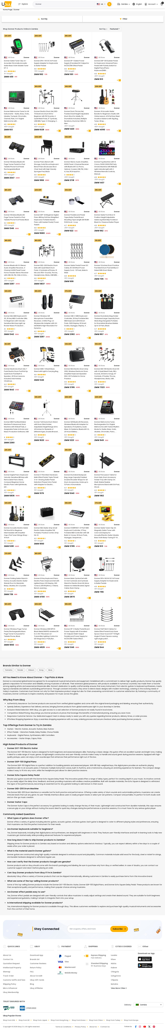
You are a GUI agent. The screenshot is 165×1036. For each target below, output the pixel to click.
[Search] (109, 4)
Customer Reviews (38, 963)
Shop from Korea (78, 1020)
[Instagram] (140, 1027)
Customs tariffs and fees (14, 980)
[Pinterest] (154, 1027)
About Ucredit (36, 976)
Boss (50, 670)
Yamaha (8, 670)
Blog (32, 984)
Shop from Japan (40, 1020)
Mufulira (114, 984)
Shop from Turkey (113, 1020)
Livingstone (116, 976)
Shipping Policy (9, 984)
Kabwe (114, 967)
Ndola (113, 963)
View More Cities (118, 988)
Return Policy (35, 967)
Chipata (114, 980)
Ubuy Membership (11, 992)
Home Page (7, 9)
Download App (36, 955)
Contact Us (8, 959)
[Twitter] (149, 1027)
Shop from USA (9, 1020)
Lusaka (114, 955)
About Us (7, 955)
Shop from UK (24, 1020)
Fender (20, 670)
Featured (114, 29)
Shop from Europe (131, 1020)
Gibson (31, 670)
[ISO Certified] (26, 1008)
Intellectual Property (12, 967)
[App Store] (145, 960)
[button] (123, 4)
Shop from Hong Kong (59, 1020)
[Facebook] (136, 1027)
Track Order (8, 976)
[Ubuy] (6, 4)
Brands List (34, 959)
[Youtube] (144, 1027)
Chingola (115, 971)
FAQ (31, 971)
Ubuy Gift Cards (37, 980)
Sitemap (6, 971)
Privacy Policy (80, 1027)
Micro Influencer (10, 988)
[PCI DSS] (8, 1008)
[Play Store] (145, 966)
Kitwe (113, 959)
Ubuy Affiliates (36, 988)
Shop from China (96, 1020)
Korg (41, 670)
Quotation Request (11, 963)
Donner (26, 57)
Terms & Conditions (63, 1027)
